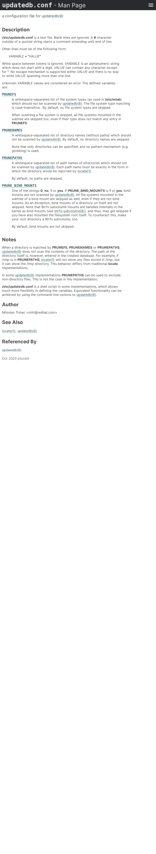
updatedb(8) (52, 16)
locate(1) (84, 171)
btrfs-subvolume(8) (69, 211)
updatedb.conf (44, 5)
